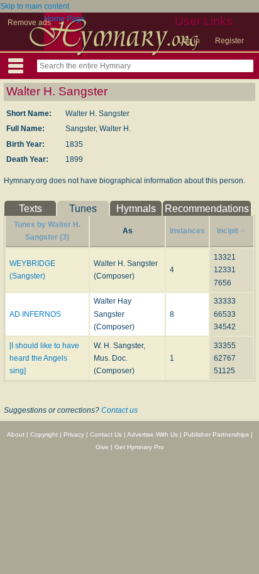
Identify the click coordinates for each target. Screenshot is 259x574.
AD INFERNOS (35, 314)
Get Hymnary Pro (139, 447)
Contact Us (106, 434)
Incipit (227, 230)
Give (102, 447)
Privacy (73, 434)
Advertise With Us (152, 434)
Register (229, 40)
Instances (187, 230)
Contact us (119, 410)
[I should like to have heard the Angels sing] (44, 358)
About (16, 434)
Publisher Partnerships (216, 434)
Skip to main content (34, 6)
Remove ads (29, 22)
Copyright (44, 434)
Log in (189, 40)
